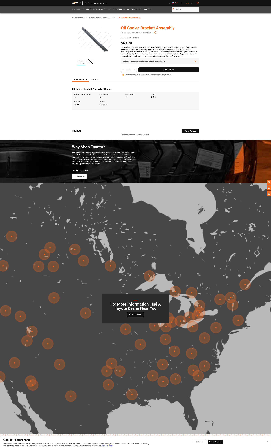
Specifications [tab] (80, 79)
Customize (199, 442)
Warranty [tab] (95, 79)
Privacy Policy (107, 446)
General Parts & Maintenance (100, 18)
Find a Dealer (135, 314)
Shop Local (148, 9)
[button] (122, 70)
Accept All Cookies (215, 442)
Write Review (190, 131)
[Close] (267, 442)
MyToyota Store (78, 18)
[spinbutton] (128, 70)
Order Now (79, 176)
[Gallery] (95, 63)
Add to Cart (168, 70)
